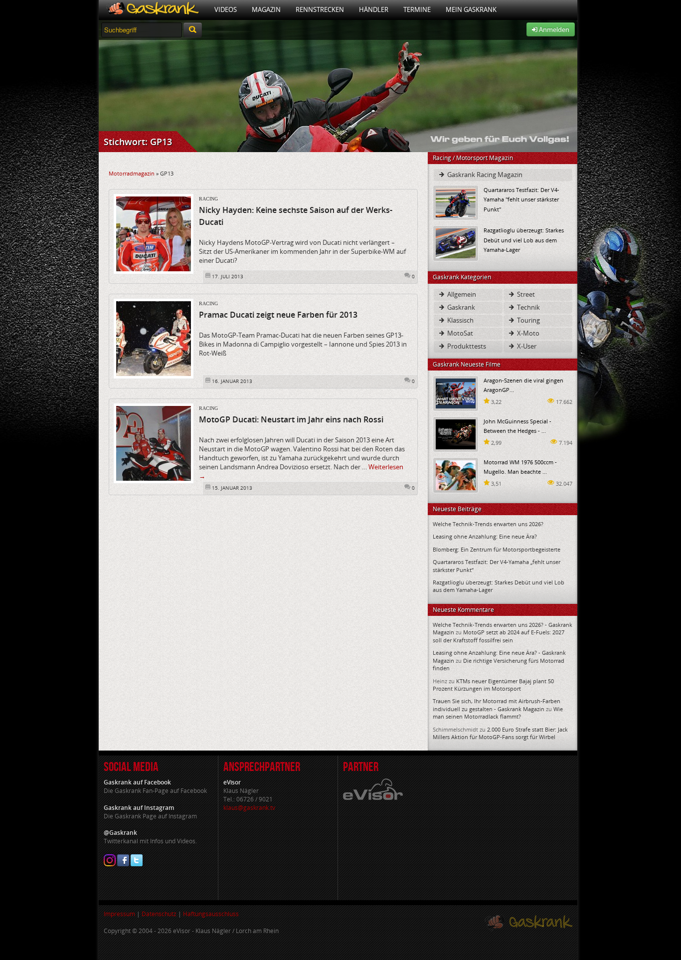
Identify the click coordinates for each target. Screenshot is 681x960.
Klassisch (460, 320)
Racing (208, 198)
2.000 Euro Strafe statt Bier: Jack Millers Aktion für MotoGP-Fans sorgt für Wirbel (500, 733)
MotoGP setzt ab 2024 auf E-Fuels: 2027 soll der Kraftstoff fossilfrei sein (498, 635)
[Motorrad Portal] (153, 9)
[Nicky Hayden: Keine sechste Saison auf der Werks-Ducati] (153, 233)
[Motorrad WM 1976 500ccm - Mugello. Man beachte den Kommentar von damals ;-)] (456, 474)
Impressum (119, 914)
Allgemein (461, 294)
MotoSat (459, 333)
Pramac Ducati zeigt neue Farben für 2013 (278, 314)
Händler (373, 9)
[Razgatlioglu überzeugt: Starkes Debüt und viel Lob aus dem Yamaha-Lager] (456, 242)
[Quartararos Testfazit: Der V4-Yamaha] (456, 202)
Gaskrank (460, 307)
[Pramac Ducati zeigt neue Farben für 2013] (153, 338)
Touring (527, 320)
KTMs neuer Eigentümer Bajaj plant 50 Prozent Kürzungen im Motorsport (493, 684)
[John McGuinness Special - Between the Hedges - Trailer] (456, 433)
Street (525, 294)
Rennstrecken (320, 9)
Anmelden (553, 29)
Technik (527, 307)
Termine (417, 9)
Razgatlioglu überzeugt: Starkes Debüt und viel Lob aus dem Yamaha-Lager (524, 239)
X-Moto (527, 333)
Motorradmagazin (132, 173)
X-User (525, 346)
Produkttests (466, 346)
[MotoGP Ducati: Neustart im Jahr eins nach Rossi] (153, 442)
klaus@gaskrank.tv (249, 807)
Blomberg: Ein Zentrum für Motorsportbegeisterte (496, 549)
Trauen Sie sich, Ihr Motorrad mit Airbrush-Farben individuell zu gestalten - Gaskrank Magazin (496, 704)
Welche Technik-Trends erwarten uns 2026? (488, 524)
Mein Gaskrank (471, 9)
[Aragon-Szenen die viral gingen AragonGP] (456, 392)
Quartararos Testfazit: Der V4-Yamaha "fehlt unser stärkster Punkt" (521, 199)
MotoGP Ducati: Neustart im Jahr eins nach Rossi (291, 419)
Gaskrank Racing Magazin (484, 174)
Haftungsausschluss (211, 914)
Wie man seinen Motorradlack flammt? (498, 712)
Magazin (266, 9)
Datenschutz (159, 914)
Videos (225, 9)
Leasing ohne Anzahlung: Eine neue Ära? (485, 536)
